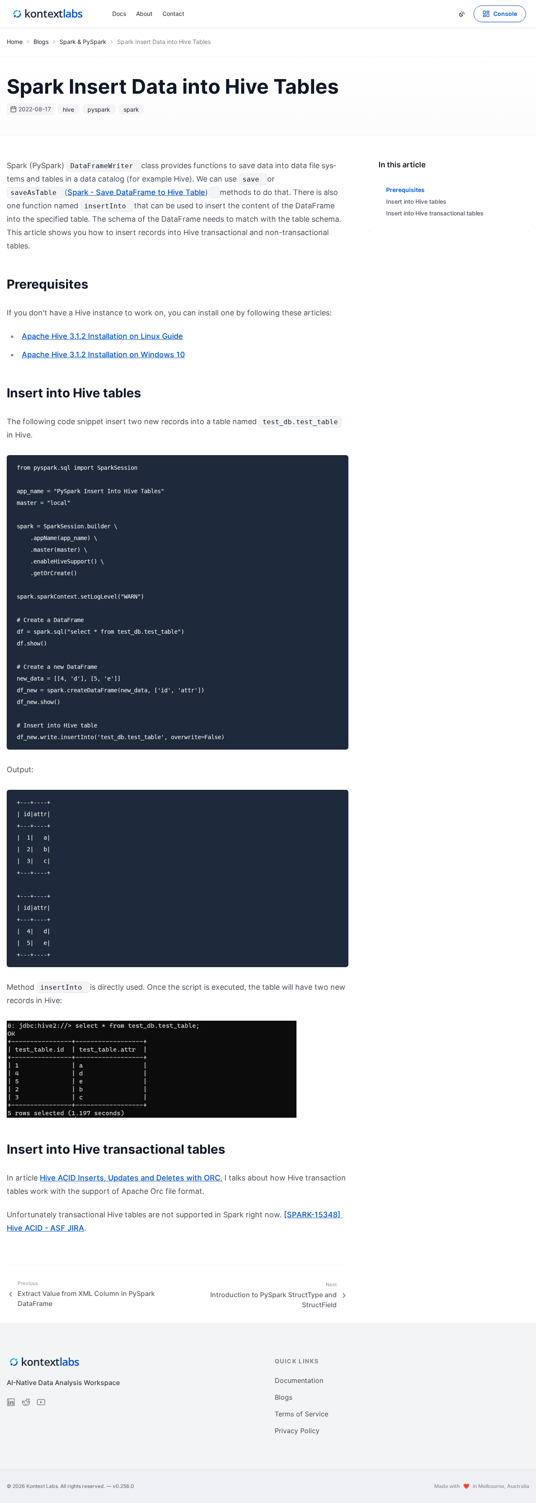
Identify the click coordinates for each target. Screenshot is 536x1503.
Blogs (41, 41)
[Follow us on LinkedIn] (11, 1402)
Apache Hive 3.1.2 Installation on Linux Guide (102, 336)
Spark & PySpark (82, 41)
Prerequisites (405, 189)
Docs (119, 13)
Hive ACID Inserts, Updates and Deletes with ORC (130, 1177)
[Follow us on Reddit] (26, 1402)
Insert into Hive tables (416, 201)
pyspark (99, 109)
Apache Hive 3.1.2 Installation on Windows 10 (103, 354)
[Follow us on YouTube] (41, 1402)
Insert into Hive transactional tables (435, 213)
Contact (173, 13)
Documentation (299, 1380)
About (144, 13)
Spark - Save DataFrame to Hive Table (136, 192)
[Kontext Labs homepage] (47, 14)
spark (131, 109)
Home (15, 41)
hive (68, 109)
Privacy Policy (297, 1430)
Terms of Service (301, 1414)
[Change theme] (462, 13)
